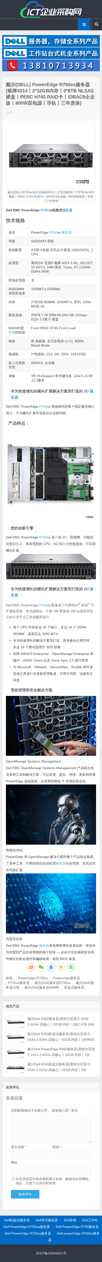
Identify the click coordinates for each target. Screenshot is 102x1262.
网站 (14, 1162)
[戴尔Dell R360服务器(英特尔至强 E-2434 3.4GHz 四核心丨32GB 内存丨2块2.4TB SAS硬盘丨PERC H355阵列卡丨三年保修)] (15, 1022)
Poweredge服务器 (66, 978)
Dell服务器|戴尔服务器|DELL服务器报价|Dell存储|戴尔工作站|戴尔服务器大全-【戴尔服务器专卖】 (51, 9)
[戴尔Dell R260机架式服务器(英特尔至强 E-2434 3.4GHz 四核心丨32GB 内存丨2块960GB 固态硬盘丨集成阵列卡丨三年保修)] (15, 1067)
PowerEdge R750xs (33, 978)
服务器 (36, 192)
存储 (12, 332)
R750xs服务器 (18, 983)
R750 (45, 210)
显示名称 (18, 1147)
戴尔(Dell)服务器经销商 (41, 987)
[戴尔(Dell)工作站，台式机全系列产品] (51, 58)
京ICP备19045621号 (51, 1253)
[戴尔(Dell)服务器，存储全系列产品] (51, 46)
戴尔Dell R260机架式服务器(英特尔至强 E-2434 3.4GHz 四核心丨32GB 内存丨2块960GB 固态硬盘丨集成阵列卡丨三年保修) (59, 1069)
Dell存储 (70, 1220)
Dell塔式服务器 (47, 1220)
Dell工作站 (90, 1220)
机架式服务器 (74, 987)
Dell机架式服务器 (17, 1220)
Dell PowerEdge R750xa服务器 (26, 1227)
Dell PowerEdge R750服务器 (77, 1227)
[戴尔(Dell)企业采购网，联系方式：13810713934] (51, 70)
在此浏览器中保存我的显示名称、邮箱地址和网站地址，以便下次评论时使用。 (52, 1181)
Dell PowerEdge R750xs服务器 (28, 1233)
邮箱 (57, 1147)
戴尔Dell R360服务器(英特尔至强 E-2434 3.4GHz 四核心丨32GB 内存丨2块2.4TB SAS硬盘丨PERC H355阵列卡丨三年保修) (61, 1024)
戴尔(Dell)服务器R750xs (53, 983)
